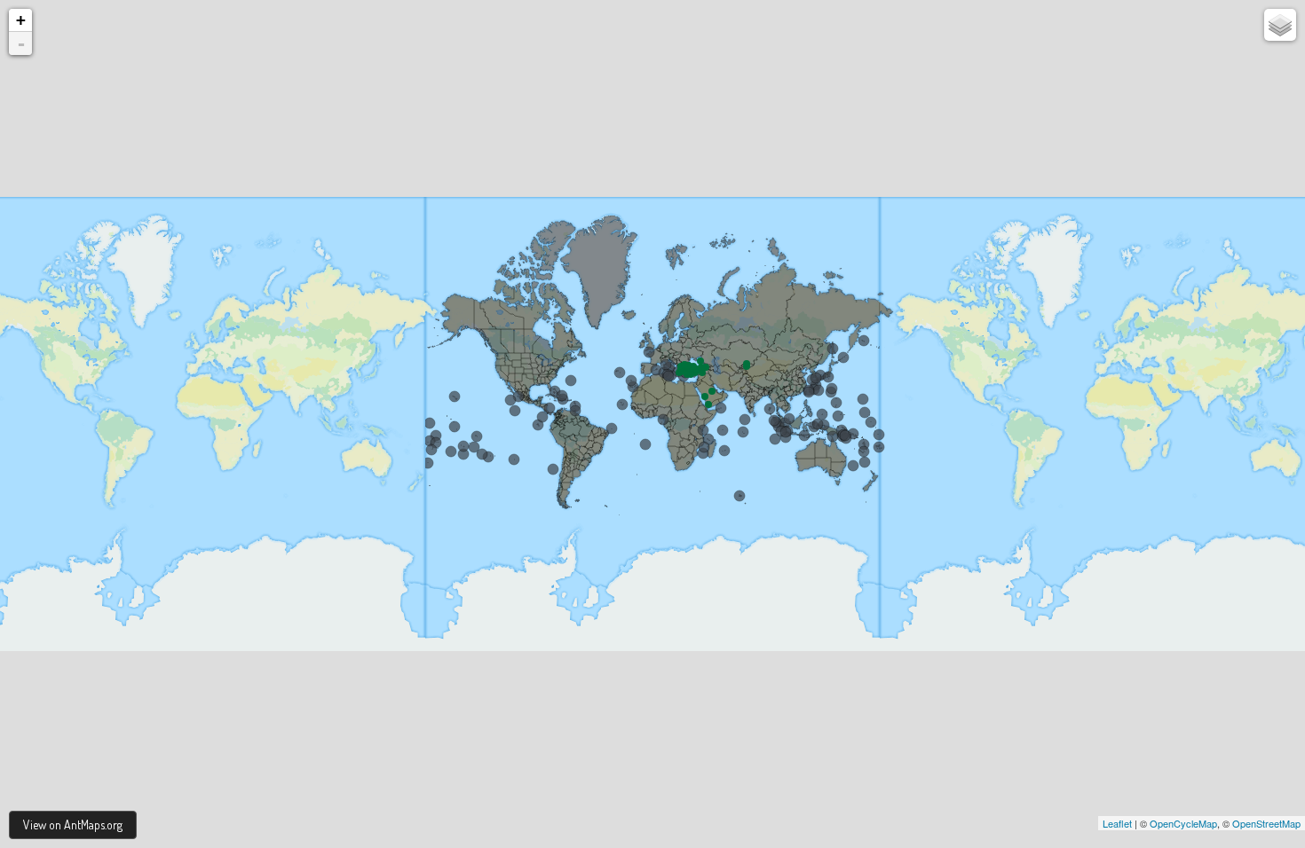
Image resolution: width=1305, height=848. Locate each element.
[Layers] (1280, 25)
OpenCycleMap (1183, 823)
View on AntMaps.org (73, 824)
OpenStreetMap (1266, 823)
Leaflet (1117, 823)
